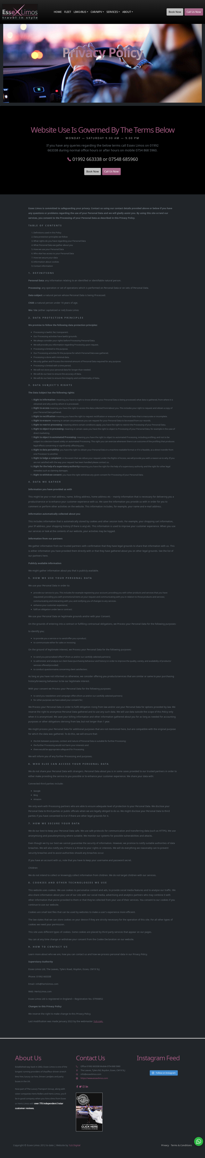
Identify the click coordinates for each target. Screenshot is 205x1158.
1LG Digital (74, 1145)
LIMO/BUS (80, 12)
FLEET (67, 12)
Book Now (175, 12)
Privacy (165, 1145)
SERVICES (112, 12)
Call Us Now (194, 12)
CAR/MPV (96, 12)
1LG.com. (98, 1021)
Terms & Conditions (181, 1145)
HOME (58, 12)
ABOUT (126, 12)
